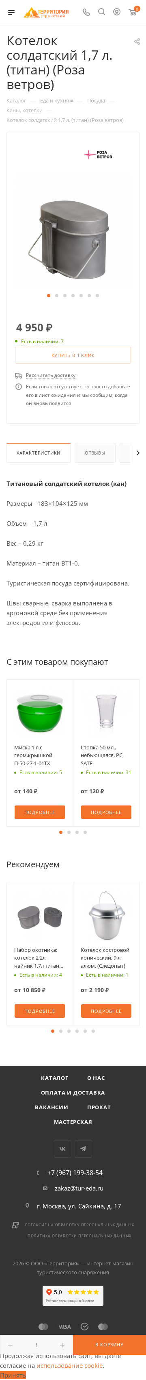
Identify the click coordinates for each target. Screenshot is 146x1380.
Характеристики (38, 453)
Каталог (55, 1078)
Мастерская (73, 1121)
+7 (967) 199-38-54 (75, 1172)
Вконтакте (62, 1149)
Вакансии (51, 1107)
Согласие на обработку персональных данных (79, 1225)
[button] (49, 295)
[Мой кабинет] (116, 13)
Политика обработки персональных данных (79, 1236)
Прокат (99, 1107)
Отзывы (95, 453)
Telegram (83, 1149)
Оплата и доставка (73, 1092)
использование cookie (69, 1365)
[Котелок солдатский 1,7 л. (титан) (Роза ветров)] (73, 231)
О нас (96, 1078)
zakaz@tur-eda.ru (79, 1188)
